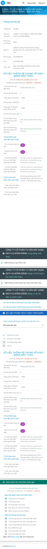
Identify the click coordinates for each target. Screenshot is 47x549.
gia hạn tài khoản (31, 129)
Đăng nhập (29, 119)
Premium (39, 160)
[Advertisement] (23, 220)
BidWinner (12, 546)
